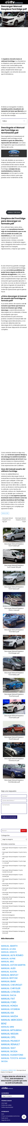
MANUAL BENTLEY (9, 975)
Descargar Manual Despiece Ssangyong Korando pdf (13, 927)
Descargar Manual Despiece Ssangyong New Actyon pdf (13, 911)
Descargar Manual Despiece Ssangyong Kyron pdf (13, 923)
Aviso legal (4, 1103)
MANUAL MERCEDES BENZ (11, 1021)
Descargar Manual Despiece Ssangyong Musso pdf (13, 918)
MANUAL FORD (5, 513)
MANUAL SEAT (8, 1048)
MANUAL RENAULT (10, 1044)
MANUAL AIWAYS (9, 952)
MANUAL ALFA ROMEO (12, 955)
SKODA (4, 1061)
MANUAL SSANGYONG (12, 1054)
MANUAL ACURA (8, 949)
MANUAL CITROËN (10, 991)
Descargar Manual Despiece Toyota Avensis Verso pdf (12, 871)
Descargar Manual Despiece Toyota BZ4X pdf (14, 857)
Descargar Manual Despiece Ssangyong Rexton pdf (13, 907)
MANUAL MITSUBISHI (11, 1030)
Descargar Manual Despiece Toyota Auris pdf (14, 880)
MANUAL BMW (8, 981)
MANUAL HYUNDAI (10, 1009)
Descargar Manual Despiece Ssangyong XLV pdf (13, 889)
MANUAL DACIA (8, 995)
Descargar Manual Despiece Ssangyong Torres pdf (13, 893)
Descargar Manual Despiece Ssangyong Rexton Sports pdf (13, 902)
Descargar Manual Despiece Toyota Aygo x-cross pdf (14, 862)
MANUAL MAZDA (9, 1016)
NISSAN (22, 1058)
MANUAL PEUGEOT (10, 1040)
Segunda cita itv (5, 1120)
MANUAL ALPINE (8, 958)
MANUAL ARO (7, 961)
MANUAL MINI (7, 1026)
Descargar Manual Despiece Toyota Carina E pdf (14, 848)
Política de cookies (6, 1105)
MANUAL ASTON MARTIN (13, 964)
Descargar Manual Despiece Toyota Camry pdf (14, 853)
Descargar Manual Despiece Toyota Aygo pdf (14, 866)
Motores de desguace (8, 915)
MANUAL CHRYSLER (10, 988)
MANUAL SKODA (9, 1051)
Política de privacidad (7, 1107)
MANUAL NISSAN (9, 1033)
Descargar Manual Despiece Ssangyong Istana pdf (13, 932)
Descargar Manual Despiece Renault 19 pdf (20, 519)
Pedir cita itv (4, 1118)
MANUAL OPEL (8, 1037)
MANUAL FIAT (8, 998)
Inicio (2, 1114)
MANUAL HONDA (9, 1005)
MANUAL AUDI (8, 968)
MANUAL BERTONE (9, 978)
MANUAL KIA (7, 1012)
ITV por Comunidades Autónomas (10, 1116)
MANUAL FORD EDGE (14, 212)
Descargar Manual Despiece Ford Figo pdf (7, 519)
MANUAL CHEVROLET (11, 984)
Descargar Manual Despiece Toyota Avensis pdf (12, 875)
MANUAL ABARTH (9, 945)
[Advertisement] (14, 43)
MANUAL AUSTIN (9, 971)
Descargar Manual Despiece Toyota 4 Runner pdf (13, 884)
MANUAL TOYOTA (9, 1058)
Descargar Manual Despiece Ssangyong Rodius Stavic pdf (13, 898)
